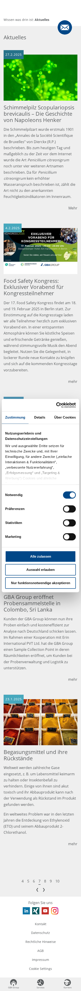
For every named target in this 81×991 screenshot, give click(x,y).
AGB (40, 951)
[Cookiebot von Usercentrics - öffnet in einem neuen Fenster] (57, 405)
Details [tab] (39, 417)
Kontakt (40, 924)
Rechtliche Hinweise (40, 942)
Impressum (40, 960)
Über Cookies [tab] (65, 417)
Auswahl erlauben (40, 570)
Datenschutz (40, 933)
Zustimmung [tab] (15, 417)
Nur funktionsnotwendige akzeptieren (40, 583)
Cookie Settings (40, 969)
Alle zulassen (40, 556)
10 (57, 881)
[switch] (69, 508)
